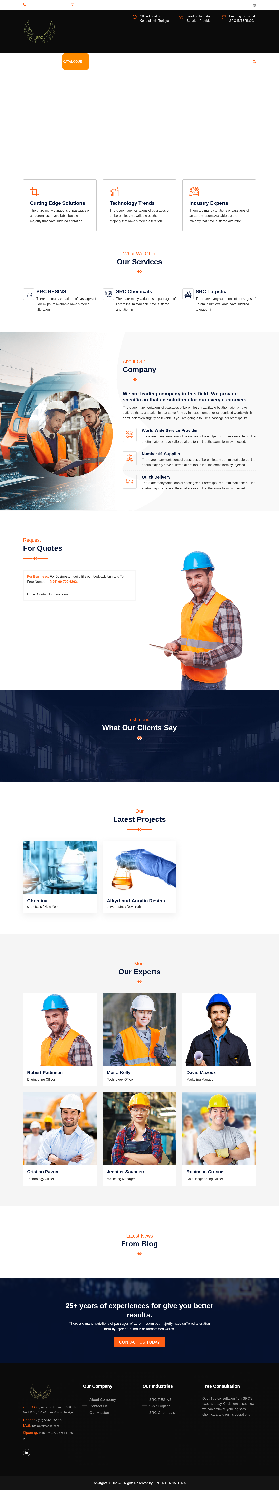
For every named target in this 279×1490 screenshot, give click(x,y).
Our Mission (99, 1413)
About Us (97, 61)
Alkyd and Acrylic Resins (136, 900)
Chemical (38, 900)
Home (27, 61)
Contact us (134, 61)
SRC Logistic (211, 291)
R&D (114, 61)
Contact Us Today (139, 1342)
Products (47, 61)
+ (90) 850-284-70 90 (51, 5)
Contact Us (81, 154)
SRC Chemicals (134, 291)
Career (157, 61)
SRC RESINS (51, 291)
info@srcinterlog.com (102, 5)
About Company (102, 1400)
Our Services (41, 154)
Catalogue (72, 61)
